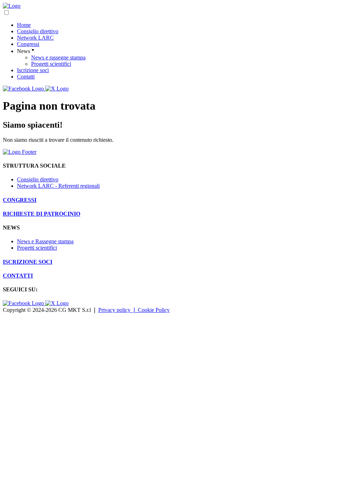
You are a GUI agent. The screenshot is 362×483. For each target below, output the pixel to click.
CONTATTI (18, 276)
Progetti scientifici (51, 64)
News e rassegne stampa (58, 57)
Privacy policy (117, 310)
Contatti (26, 77)
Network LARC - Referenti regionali (58, 186)
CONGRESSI (19, 200)
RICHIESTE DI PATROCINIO (41, 214)
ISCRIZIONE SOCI (27, 262)
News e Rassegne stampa (45, 241)
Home (24, 25)
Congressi (28, 44)
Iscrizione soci (33, 70)
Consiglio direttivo (37, 31)
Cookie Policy (154, 310)
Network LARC (35, 38)
